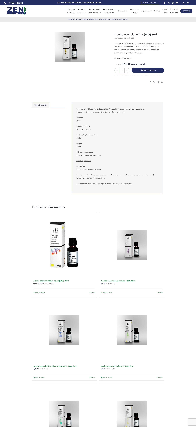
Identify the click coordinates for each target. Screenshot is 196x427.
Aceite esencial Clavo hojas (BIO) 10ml (51, 281)
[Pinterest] (158, 82)
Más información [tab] (40, 105)
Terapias (77, 19)
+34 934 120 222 (15, 3)
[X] (154, 82)
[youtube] (177, 3)
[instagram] (173, 3)
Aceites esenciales (100, 19)
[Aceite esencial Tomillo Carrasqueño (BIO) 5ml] (64, 330)
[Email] (162, 82)
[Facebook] (150, 82)
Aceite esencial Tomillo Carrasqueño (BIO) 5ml (54, 366)
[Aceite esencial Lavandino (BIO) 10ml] (131, 244)
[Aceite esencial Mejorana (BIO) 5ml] (131, 330)
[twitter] (169, 3)
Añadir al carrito (148, 70)
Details (93, 292)
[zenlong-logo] (16, 7)
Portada (70, 19)
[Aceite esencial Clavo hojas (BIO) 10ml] (64, 244)
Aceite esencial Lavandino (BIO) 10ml (118, 281)
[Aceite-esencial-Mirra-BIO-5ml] (70, 47)
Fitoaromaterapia (87, 19)
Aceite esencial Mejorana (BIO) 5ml (117, 366)
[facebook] (164, 3)
